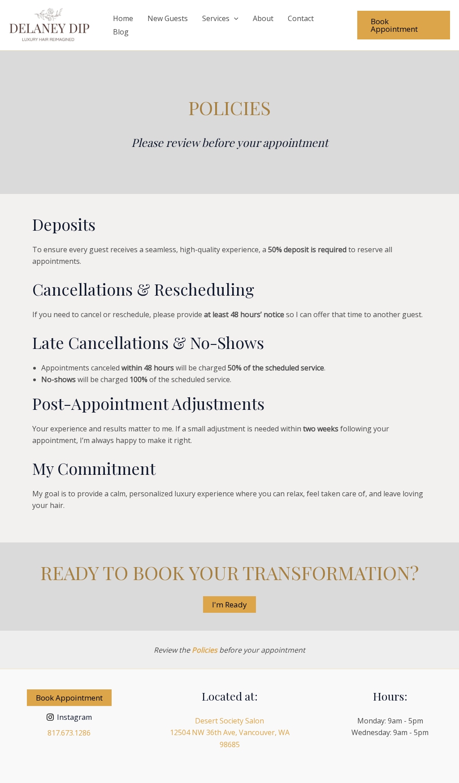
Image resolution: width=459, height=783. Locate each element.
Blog (121, 32)
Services (216, 18)
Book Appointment (69, 698)
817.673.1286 (69, 733)
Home (123, 18)
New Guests (167, 18)
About (263, 18)
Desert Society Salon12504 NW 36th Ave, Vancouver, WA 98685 (230, 732)
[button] (234, 18)
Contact (301, 18)
